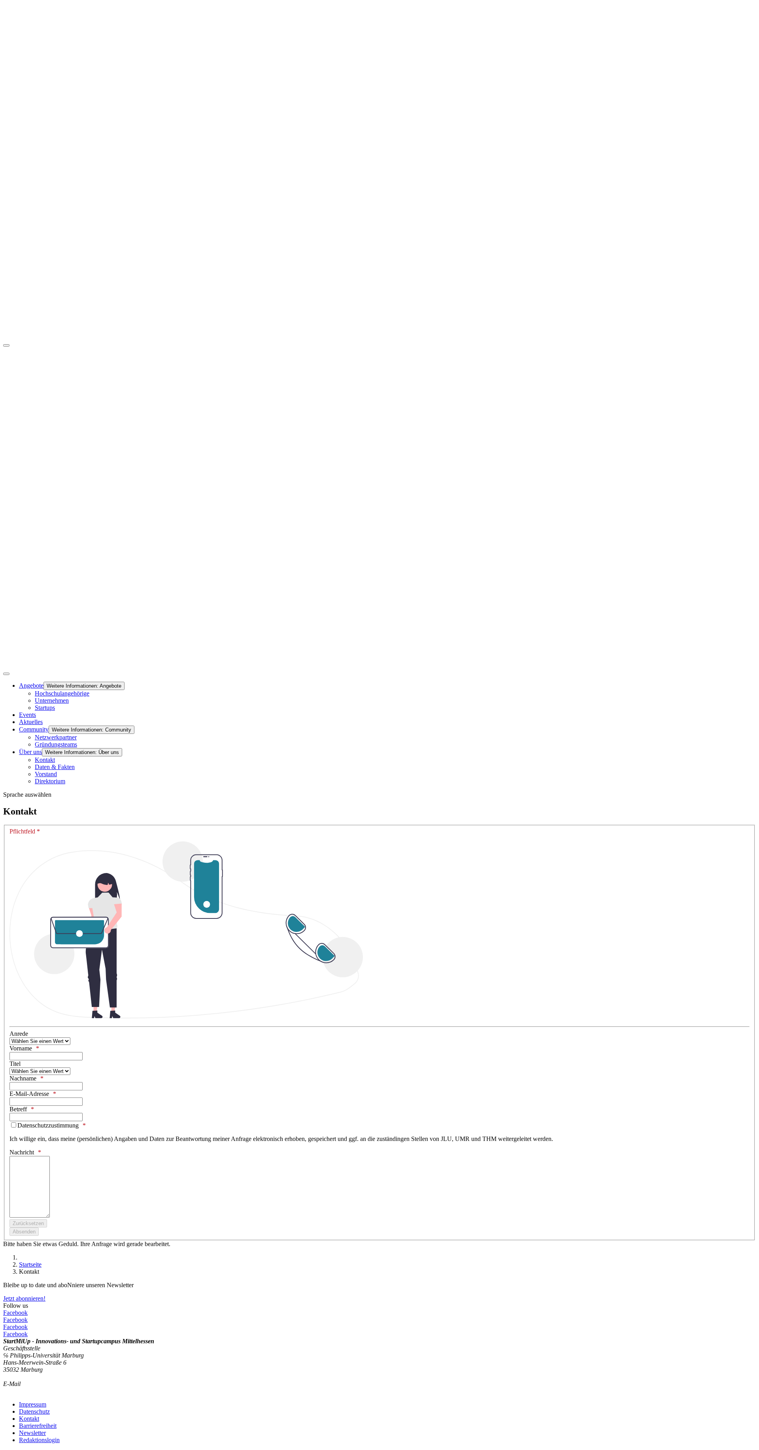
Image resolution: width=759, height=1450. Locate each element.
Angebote (31, 685)
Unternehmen (52, 700)
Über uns (30, 752)
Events (27, 714)
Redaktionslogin (39, 1440)
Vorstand (46, 774)
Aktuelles (31, 721)
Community (34, 729)
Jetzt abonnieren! (24, 1298)
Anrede (18, 1033)
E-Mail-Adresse (29, 1093)
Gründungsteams (56, 744)
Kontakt (45, 759)
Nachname (22, 1078)
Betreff (18, 1109)
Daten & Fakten (55, 767)
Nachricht (21, 1152)
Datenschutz (34, 1411)
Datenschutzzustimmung (48, 1125)
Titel (15, 1063)
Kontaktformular (24, 1391)
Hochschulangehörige (62, 693)
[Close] (6, 674)
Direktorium (50, 781)
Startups (45, 707)
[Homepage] (379, 664)
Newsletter (32, 1432)
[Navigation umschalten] (6, 345)
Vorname (20, 1048)
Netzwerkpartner (56, 737)
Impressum (32, 1404)
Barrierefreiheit (38, 1425)
